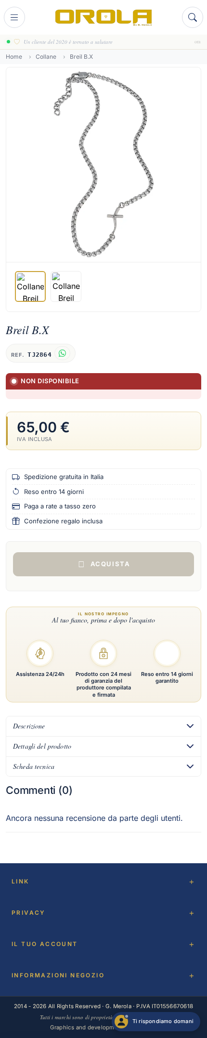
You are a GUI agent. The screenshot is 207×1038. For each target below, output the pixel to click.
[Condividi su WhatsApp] (62, 353)
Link (20, 881)
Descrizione (29, 725)
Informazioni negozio (58, 975)
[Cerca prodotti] (192, 17)
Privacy (29, 912)
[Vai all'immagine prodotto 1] (30, 286)
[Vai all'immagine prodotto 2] (66, 286)
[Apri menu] (14, 17)
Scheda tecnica (33, 766)
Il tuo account (45, 943)
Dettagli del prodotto (42, 746)
